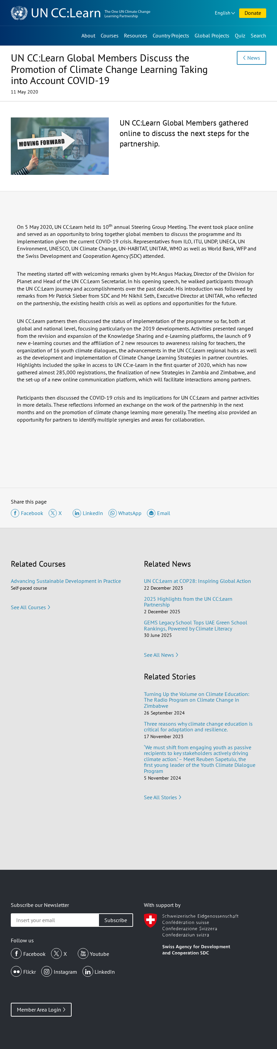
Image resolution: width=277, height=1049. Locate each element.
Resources (135, 35)
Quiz (240, 35)
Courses (110, 35)
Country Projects (171, 35)
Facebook (34, 953)
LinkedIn (105, 971)
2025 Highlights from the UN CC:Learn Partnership (188, 601)
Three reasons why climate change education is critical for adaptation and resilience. (198, 726)
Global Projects (212, 35)
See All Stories (160, 797)
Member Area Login (39, 1009)
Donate (253, 12)
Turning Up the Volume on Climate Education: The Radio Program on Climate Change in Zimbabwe (196, 700)
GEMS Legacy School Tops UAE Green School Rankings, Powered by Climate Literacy (195, 625)
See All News (159, 654)
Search (258, 35)
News (253, 57)
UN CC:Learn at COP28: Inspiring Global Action (197, 580)
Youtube (99, 953)
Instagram (65, 971)
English (222, 13)
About (88, 35)
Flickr (29, 971)
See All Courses (28, 607)
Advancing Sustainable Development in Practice (66, 580)
